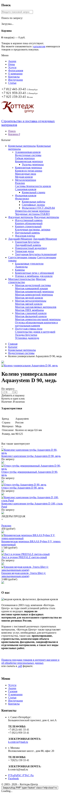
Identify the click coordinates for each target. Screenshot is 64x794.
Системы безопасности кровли (33, 186)
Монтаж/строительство (21, 279)
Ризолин (20, 183)
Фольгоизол (22, 198)
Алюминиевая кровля (27, 152)
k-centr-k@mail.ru (18, 741)
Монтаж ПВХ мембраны (29, 310)
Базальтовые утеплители (29, 263)
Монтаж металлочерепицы (30, 300)
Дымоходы (21, 266)
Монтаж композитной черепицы (34, 294)
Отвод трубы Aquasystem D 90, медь (22, 487)
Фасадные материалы (20, 217)
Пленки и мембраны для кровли (34, 276)
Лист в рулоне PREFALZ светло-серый (24, 557)
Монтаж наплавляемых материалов (35, 307)
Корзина (14, 134)
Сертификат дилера (33, 204)
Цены (11, 64)
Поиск (12, 131)
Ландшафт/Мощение (20, 238)
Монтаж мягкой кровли (28, 303)
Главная (12, 343)
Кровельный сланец (33, 192)
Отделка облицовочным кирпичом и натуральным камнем (36, 324)
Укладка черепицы (33, 164)
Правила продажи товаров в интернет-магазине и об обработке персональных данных (30, 661)
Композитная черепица (28, 167)
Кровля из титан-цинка (28, 170)
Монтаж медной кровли (29, 297)
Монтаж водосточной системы (33, 285)
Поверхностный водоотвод (31, 248)
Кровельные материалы (22, 145)
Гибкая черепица (25, 158)
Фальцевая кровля (25, 195)
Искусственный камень (28, 220)
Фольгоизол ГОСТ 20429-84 (38, 207)
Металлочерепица (25, 179)
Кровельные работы (33, 201)
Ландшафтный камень (28, 245)
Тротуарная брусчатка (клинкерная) (36, 254)
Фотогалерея (15, 70)
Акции (12, 61)
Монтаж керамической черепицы (34, 291)
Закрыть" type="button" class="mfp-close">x (30, 787)
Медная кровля (24, 176)
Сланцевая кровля (25, 189)
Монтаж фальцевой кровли (31, 316)
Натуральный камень (27, 232)
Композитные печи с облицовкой (34, 272)
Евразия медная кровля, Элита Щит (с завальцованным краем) (23, 575)
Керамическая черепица (29, 161)
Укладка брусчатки (26, 334)
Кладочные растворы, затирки (32, 229)
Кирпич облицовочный (28, 223)
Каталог (13, 346)
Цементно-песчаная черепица (32, 210)
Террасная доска (24, 251)
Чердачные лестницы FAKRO (32, 214)
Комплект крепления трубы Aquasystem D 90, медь (31, 456)
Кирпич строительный (28, 226)
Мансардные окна (25, 173)
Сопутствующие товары (22, 257)
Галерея (12, 691)
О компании (15, 73)
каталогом (39, 46)
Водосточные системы (28, 155)
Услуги (12, 67)
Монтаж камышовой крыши (31, 288)
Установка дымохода (27, 337)
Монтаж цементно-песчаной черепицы (38, 319)
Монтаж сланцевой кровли (31, 313)
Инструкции (15, 79)
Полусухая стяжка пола (28, 328)
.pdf (20, 666)
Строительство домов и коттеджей (35, 331)
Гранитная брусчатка (27, 241)
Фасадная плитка (25, 235)
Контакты (14, 76)
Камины (20, 269)
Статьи (12, 82)
